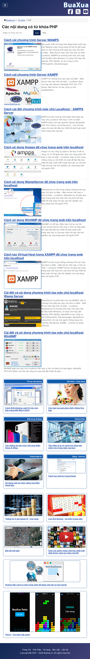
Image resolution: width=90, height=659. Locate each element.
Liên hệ (65, 649)
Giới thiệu (37, 649)
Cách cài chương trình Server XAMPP (31, 74)
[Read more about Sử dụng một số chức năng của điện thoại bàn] (23, 469)
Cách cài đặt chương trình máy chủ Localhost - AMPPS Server (43, 110)
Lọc (37, 33)
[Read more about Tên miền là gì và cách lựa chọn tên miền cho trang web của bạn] (66, 432)
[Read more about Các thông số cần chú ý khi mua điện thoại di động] (23, 432)
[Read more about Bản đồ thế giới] (23, 537)
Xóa (44, 33)
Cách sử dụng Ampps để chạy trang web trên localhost (44, 147)
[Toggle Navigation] (5, 5)
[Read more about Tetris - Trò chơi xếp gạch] (45, 612)
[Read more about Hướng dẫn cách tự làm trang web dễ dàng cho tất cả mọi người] (45, 571)
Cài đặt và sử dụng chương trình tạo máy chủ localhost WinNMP (44, 334)
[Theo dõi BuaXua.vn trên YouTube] (85, 11)
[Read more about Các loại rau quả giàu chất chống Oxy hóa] (66, 394)
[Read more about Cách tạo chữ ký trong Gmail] (66, 466)
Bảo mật (56, 649)
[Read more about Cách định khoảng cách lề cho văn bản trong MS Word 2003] (23, 394)
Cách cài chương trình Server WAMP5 (31, 40)
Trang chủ (26, 649)
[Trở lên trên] (86, 654)
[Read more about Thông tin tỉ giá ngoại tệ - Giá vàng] (23, 505)
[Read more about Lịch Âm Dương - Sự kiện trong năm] (66, 505)
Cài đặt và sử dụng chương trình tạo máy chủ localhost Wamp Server (44, 294)
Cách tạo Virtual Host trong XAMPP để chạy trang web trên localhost (43, 256)
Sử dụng (47, 649)
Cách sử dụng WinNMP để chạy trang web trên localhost (45, 220)
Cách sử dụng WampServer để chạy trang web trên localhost (41, 183)
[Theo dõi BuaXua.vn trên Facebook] (70, 11)
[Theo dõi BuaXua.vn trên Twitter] (78, 11)
